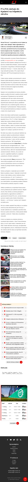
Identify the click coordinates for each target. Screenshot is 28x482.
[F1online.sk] (14, 2)
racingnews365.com (10, 60)
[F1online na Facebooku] (7, 440)
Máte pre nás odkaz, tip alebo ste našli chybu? (15, 241)
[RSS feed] (20, 440)
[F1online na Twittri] (14, 440)
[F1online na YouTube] (10, 440)
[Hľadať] (2, 2)
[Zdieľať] (26, 37)
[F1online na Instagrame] (17, 440)
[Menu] (26, 2)
